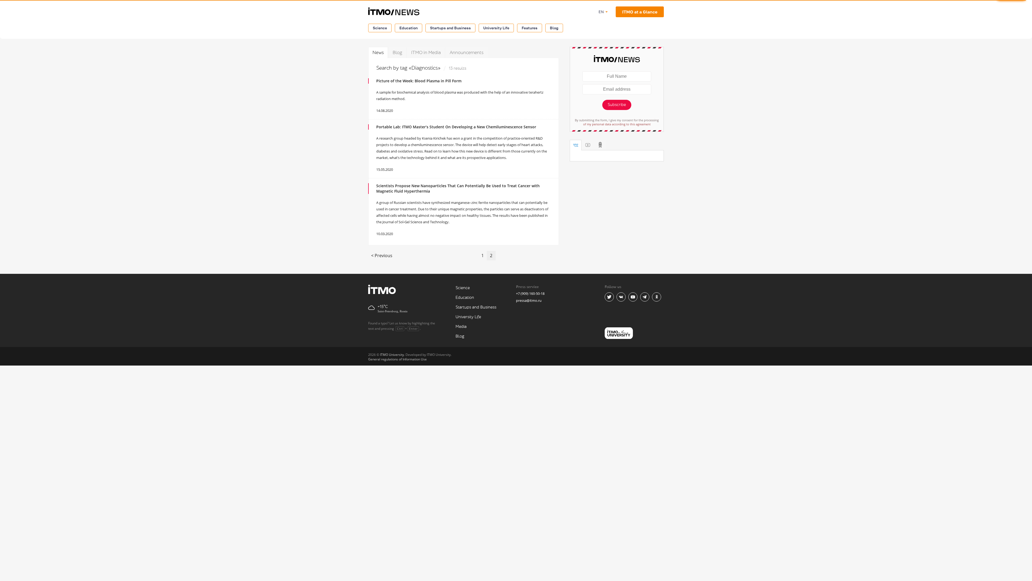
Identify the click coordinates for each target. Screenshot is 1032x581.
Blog (554, 28)
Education (408, 28)
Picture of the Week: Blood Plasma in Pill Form (418, 80)
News (378, 52)
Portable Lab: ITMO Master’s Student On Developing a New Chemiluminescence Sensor (456, 126)
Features (530, 28)
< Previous (381, 255)
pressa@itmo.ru (529, 300)
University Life (496, 28)
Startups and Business (450, 28)
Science (380, 28)
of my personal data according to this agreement (617, 124)
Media (461, 326)
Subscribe (617, 104)
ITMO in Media (426, 52)
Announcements (466, 52)
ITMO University (392, 354)
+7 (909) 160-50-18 (530, 293)
